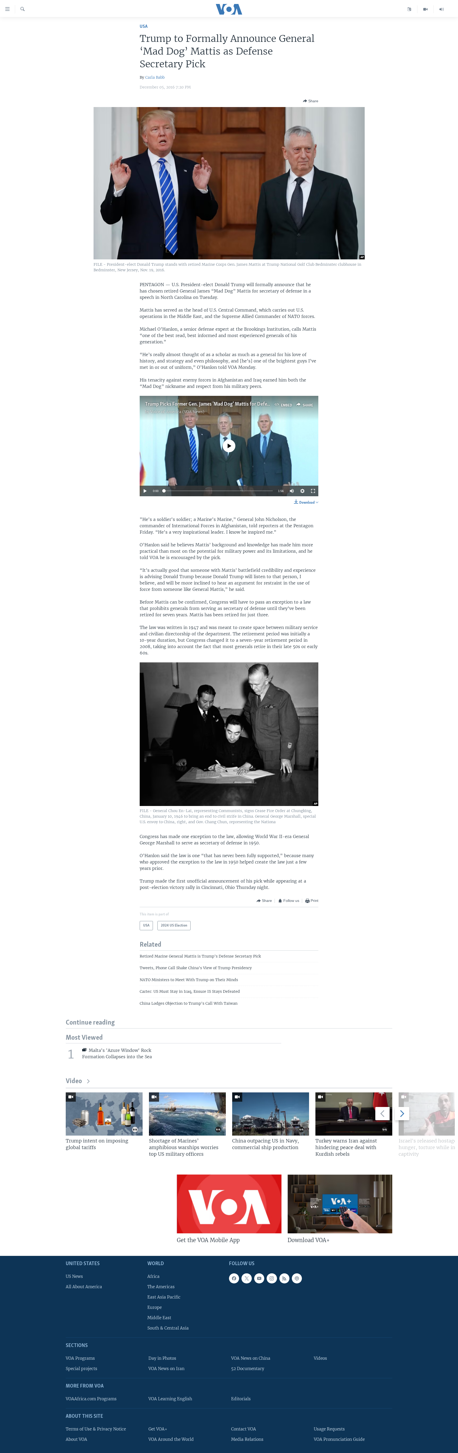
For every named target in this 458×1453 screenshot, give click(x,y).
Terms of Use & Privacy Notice (96, 1429)
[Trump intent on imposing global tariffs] (104, 1114)
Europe (154, 1307)
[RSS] (284, 1278)
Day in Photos (162, 1358)
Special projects (81, 1368)
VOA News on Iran (166, 1368)
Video (74, 1081)
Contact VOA (243, 1429)
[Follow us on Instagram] (272, 1278)
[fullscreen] (313, 491)
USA (144, 26)
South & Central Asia (168, 1328)
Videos (320, 1358)
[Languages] (409, 9)
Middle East (159, 1317)
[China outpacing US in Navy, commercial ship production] (270, 1114)
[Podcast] (297, 1278)
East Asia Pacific (163, 1297)
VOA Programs (80, 1358)
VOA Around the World (171, 1439)
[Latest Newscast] (442, 9)
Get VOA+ (157, 1429)
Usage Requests (329, 1429)
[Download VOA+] (340, 1204)
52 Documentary (247, 1368)
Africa (153, 1276)
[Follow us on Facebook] (234, 1278)
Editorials (241, 1398)
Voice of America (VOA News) (177, 411)
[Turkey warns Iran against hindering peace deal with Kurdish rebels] (353, 1114)
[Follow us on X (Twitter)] (246, 1278)
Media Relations (247, 1439)
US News (74, 1276)
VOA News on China (250, 1358)
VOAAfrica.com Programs (91, 1398)
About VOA (76, 1439)
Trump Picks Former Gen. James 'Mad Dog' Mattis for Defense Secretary (220, 404)
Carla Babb (155, 77)
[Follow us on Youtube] (259, 1278)
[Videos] (425, 9)
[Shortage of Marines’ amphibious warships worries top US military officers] (187, 1114)
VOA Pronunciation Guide (339, 1439)
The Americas (161, 1286)
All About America (84, 1286)
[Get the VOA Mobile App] (229, 1204)
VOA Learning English (170, 1398)
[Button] (310, 101)
